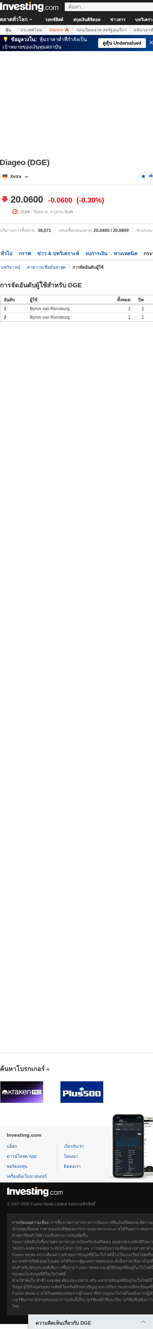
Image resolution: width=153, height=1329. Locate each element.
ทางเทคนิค (125, 253)
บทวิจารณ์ (10, 267)
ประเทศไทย (31, 30)
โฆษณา (71, 1156)
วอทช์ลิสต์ (54, 19)
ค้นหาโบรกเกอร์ (22, 1068)
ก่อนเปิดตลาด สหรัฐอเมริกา (101, 30)
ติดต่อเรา (72, 1166)
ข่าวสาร (117, 19)
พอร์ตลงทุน (17, 1166)
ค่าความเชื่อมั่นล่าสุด (46, 267)
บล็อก (12, 1146)
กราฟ (25, 253)
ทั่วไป (6, 253)
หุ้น (8, 30)
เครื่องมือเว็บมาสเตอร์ (27, 1176)
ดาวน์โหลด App (22, 1156)
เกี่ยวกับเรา (74, 1146)
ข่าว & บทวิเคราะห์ (58, 253)
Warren (56, 30)
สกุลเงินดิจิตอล (86, 19)
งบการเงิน (96, 253)
